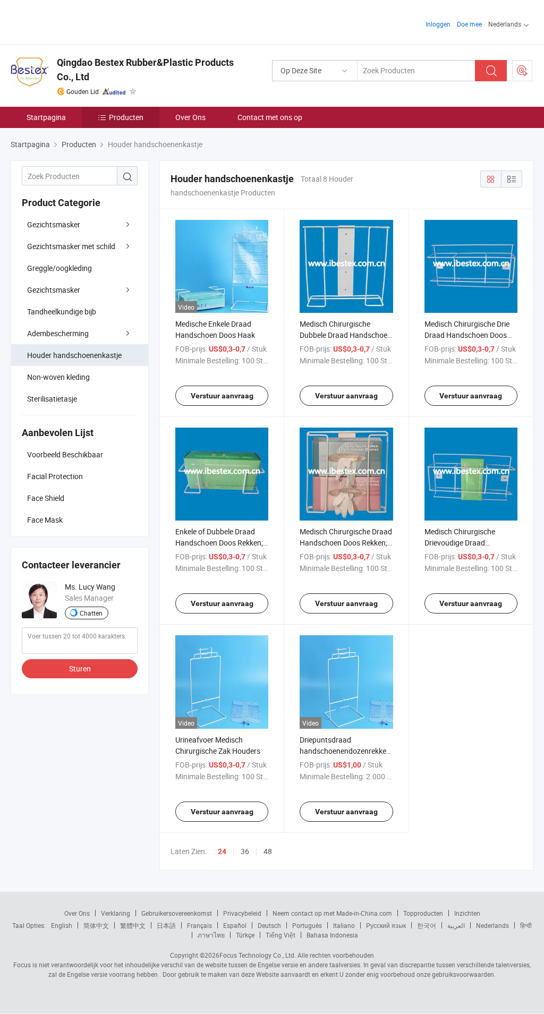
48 (268, 851)
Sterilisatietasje (52, 399)
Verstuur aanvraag (222, 395)
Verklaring (115, 913)
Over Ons (190, 117)
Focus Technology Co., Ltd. (257, 955)
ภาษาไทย (211, 935)
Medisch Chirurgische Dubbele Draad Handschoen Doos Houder (346, 335)
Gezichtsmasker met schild (71, 246)
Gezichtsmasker (53, 224)
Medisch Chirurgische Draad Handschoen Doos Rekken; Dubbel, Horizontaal (346, 542)
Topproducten (423, 913)
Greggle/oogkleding (59, 268)
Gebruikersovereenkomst (176, 913)
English (61, 925)
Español (234, 925)
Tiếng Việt (280, 935)
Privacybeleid (242, 913)
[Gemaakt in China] (79, 20)
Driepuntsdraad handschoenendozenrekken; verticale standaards (346, 751)
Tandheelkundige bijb (61, 311)
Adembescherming (58, 333)
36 (245, 851)
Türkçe (245, 935)
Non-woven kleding (58, 377)
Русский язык (386, 925)
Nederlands (492, 925)
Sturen (80, 668)
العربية (456, 925)
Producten (126, 117)
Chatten (91, 613)
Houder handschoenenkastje (74, 355)
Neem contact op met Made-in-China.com (332, 913)
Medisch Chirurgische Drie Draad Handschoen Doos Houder (466, 335)
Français (199, 925)
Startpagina (46, 117)
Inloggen (438, 24)
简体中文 (96, 925)
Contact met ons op (269, 117)
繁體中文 (133, 925)
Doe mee (469, 24)
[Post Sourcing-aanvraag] (522, 70)
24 (222, 851)
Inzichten (467, 913)
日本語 (166, 925)
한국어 (426, 925)
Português (307, 925)
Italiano (344, 925)
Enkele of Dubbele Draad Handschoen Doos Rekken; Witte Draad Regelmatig (219, 542)
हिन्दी (526, 925)
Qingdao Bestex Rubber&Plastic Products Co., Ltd (145, 69)
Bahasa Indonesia (332, 935)
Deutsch (269, 925)
